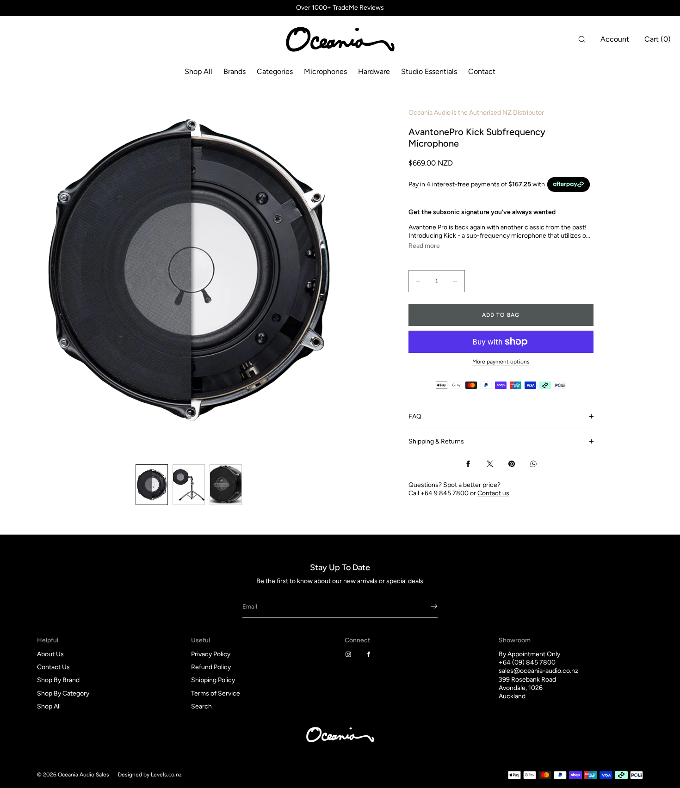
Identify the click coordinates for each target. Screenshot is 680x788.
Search (201, 706)
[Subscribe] (426, 606)
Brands (234, 71)
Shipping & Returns (436, 441)
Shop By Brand (58, 680)
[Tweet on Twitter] (490, 464)
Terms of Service (215, 693)
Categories (275, 71)
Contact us (493, 493)
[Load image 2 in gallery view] (189, 484)
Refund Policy (211, 667)
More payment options (501, 361)
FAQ (414, 416)
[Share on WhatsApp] (533, 464)
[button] (582, 39)
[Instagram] (350, 654)
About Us (50, 654)
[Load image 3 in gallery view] (226, 484)
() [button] (657, 39)
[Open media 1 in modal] (188, 270)
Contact (481, 71)
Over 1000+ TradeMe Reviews (340, 8)
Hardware (374, 71)
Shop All (198, 71)
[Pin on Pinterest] (511, 464)
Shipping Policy (213, 680)
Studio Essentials (429, 71)
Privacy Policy (210, 654)
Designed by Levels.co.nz (150, 774)
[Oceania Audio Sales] (340, 39)
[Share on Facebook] (468, 464)
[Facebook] (370, 654)
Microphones (325, 71)
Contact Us (53, 667)
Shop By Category (63, 693)
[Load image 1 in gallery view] (152, 484)
